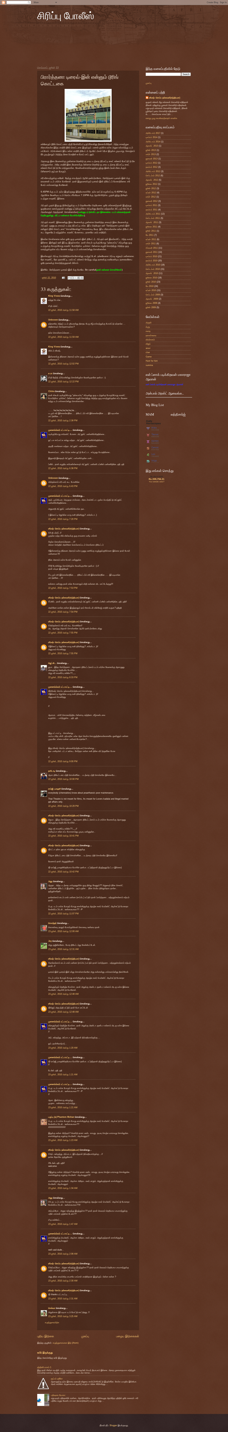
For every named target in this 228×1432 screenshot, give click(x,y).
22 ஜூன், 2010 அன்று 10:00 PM (63, 779)
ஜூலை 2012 (151, 184)
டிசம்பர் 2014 (151, 137)
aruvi (148, 348)
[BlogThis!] (72, 278)
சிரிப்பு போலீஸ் (65, 15)
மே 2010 (150, 286)
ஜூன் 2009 (151, 307)
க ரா (50, 373)
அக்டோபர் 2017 (153, 133)
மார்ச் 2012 (151, 197)
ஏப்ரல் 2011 (151, 239)
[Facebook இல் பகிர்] (78, 278)
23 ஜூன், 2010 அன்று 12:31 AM (63, 949)
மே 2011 (150, 235)
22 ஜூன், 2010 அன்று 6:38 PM (62, 468)
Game (149, 356)
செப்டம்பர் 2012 (153, 175)
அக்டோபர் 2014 (153, 141)
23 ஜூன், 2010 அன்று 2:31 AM (62, 1298)
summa (149, 365)
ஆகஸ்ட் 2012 (152, 180)
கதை (148, 331)
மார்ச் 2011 (151, 243)
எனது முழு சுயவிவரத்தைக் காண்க (161, 118)
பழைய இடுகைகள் (127, 1336)
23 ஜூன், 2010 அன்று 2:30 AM (62, 1280)
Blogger (113, 1425)
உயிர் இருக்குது (45, 1352)
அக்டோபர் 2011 (153, 214)
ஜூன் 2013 (151, 150)
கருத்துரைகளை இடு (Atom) (65, 1343)
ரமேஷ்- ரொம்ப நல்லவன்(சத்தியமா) (63, 528)
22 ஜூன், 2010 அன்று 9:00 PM (62, 761)
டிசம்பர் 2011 (151, 205)
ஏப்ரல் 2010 (151, 290)
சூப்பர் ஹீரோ (57, 1378)
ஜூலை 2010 (151, 277)
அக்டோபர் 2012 (153, 171)
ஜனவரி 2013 (152, 158)
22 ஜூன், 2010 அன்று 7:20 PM (62, 519)
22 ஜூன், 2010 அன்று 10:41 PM (63, 835)
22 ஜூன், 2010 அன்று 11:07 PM (63, 913)
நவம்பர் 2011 (151, 209)
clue (148, 352)
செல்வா (51, 1308)
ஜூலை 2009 (151, 303)
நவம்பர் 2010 (151, 260)
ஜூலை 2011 (151, 226)
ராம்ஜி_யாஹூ (54, 789)
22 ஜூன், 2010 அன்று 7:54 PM (62, 612)
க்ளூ (148, 327)
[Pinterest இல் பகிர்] (82, 278)
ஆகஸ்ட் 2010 (152, 273)
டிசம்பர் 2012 (151, 163)
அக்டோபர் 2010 (153, 265)
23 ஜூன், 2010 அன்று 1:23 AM (62, 1140)
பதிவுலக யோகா (58, 1395)
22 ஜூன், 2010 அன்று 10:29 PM (63, 806)
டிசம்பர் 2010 (151, 256)
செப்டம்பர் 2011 (153, 218)
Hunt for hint (152, 361)
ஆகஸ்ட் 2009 (152, 299)
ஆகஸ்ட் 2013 (152, 146)
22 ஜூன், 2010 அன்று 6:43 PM (62, 486)
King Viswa (54, 296)
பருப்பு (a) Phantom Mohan (61, 1117)
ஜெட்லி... (52, 663)
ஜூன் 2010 (151, 282)
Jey (50, 941)
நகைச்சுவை (151, 335)
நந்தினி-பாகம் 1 (44, 1367)
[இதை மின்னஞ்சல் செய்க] (69, 278)
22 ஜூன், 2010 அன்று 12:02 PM (63, 363)
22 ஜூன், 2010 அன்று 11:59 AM (63, 337)
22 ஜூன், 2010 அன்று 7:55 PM (62, 632)
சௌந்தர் (52, 923)
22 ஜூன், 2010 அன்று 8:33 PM (62, 677)
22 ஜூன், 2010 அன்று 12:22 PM (63, 381)
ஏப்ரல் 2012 (151, 192)
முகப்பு (85, 1336)
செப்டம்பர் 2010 (153, 269)
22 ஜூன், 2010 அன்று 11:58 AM (63, 310)
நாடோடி (51, 771)
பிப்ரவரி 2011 (152, 248)
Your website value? (156, 482)
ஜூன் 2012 (151, 188)
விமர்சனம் (150, 339)
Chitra (51, 391)
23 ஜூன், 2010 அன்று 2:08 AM (62, 1254)
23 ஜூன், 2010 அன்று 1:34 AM (62, 1188)
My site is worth (156, 476)
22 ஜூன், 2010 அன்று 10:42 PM (63, 871)
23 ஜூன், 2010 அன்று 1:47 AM (62, 1224)
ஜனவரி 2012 (152, 201)
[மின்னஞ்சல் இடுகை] (63, 277)
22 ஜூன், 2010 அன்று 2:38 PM (62, 420)
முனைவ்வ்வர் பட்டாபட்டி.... (60, 430)
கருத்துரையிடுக (52, 1322)
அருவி (148, 322)
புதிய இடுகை (45, 1336)
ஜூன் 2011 (151, 231)
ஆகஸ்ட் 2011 (152, 222)
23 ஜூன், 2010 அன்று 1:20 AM (62, 1048)
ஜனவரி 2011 (152, 252)
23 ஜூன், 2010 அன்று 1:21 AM (62, 1074)
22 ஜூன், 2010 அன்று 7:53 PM (62, 588)
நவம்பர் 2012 (151, 167)
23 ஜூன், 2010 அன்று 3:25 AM (62, 1316)
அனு (50, 881)
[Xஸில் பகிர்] (75, 278)
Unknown (53, 319)
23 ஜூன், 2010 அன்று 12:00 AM (63, 931)
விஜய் (148, 344)
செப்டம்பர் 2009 (153, 294)
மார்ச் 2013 (151, 154)
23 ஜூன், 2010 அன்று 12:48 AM (63, 994)
